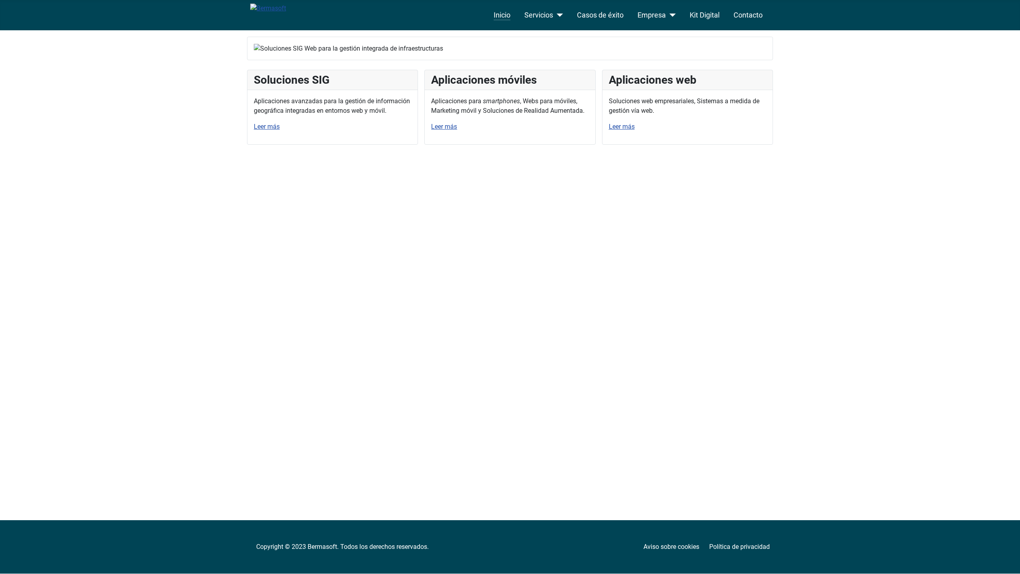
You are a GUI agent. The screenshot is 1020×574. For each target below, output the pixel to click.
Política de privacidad (739, 546)
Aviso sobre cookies (671, 546)
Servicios (538, 15)
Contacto (748, 15)
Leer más (267, 126)
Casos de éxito (600, 15)
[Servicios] (558, 15)
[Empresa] (671, 15)
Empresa (652, 15)
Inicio (502, 15)
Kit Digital (705, 15)
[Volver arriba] (1006, 559)
